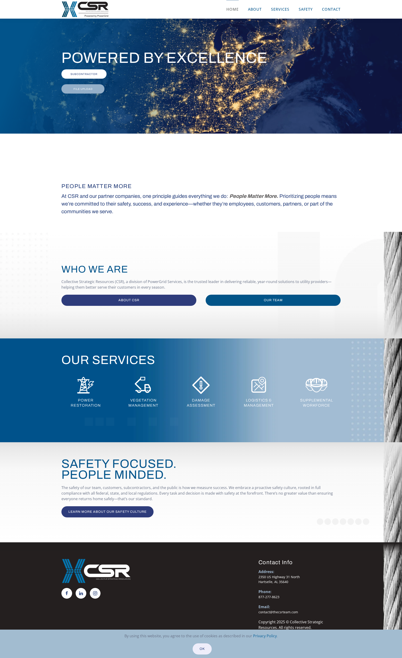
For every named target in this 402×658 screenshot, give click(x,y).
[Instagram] (95, 593)
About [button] (255, 9)
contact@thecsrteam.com (278, 612)
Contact (331, 9)
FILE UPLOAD (83, 89)
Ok (202, 649)
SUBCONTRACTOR (83, 74)
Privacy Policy (265, 635)
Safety (306, 9)
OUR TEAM (273, 300)
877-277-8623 (268, 597)
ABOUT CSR (128, 300)
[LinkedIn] (81, 593)
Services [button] (280, 9)
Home (232, 9)
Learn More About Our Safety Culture (107, 511)
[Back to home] (85, 9)
